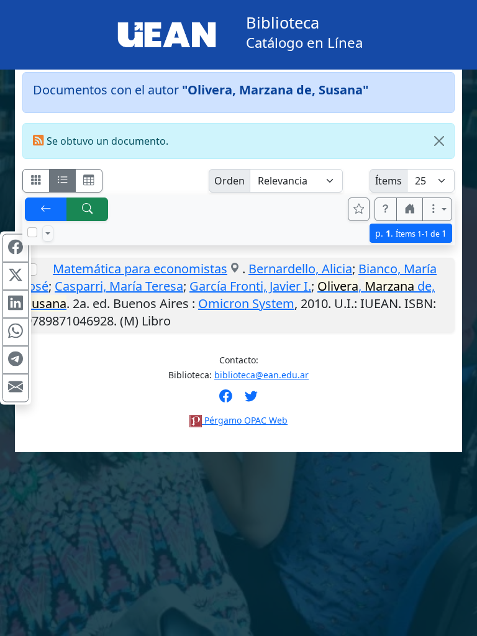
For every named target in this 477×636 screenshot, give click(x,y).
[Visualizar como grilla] (88, 181)
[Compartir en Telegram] (15, 360)
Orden (229, 181)
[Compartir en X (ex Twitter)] (15, 276)
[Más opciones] (437, 209)
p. (411, 233)
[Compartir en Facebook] (15, 248)
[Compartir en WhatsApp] (15, 332)
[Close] (439, 141)
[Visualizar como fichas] (36, 181)
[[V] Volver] (46, 209)
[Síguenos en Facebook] (226, 400)
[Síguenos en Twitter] (251, 400)
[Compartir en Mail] (15, 388)
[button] (386, 209)
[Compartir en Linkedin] (15, 304)
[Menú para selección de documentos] (47, 233)
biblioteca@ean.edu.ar (261, 375)
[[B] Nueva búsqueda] (87, 209)
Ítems (388, 181)
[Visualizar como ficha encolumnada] (62, 181)
